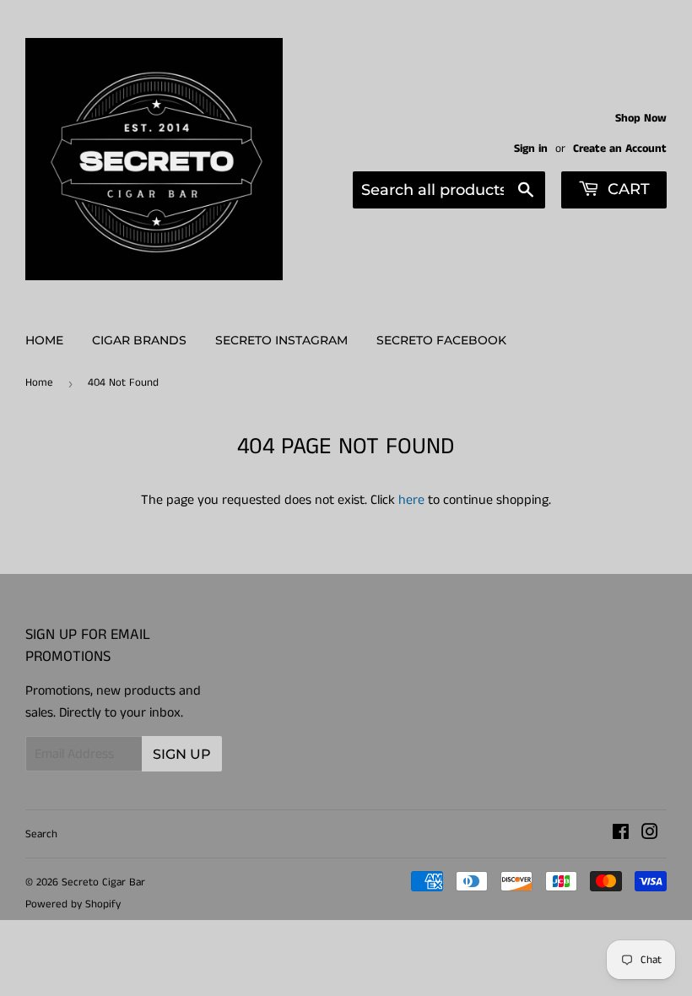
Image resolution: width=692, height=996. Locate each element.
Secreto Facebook (441, 340)
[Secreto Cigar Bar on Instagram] (649, 834)
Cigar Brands (139, 340)
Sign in (531, 149)
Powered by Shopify (73, 904)
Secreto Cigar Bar (103, 882)
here (411, 500)
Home (44, 340)
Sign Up (182, 754)
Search (41, 834)
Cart (626, 189)
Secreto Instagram (281, 340)
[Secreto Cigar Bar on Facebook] (621, 834)
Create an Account (620, 149)
